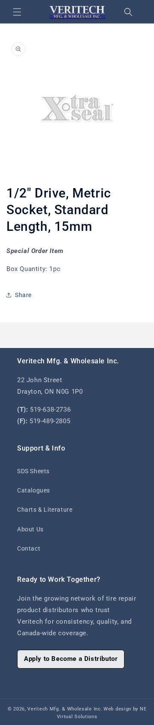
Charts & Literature (44, 509)
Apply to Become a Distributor (71, 659)
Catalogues (33, 490)
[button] (17, 12)
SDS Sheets (33, 471)
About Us (30, 529)
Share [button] (23, 295)
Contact (28, 548)
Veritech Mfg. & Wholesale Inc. (64, 709)
